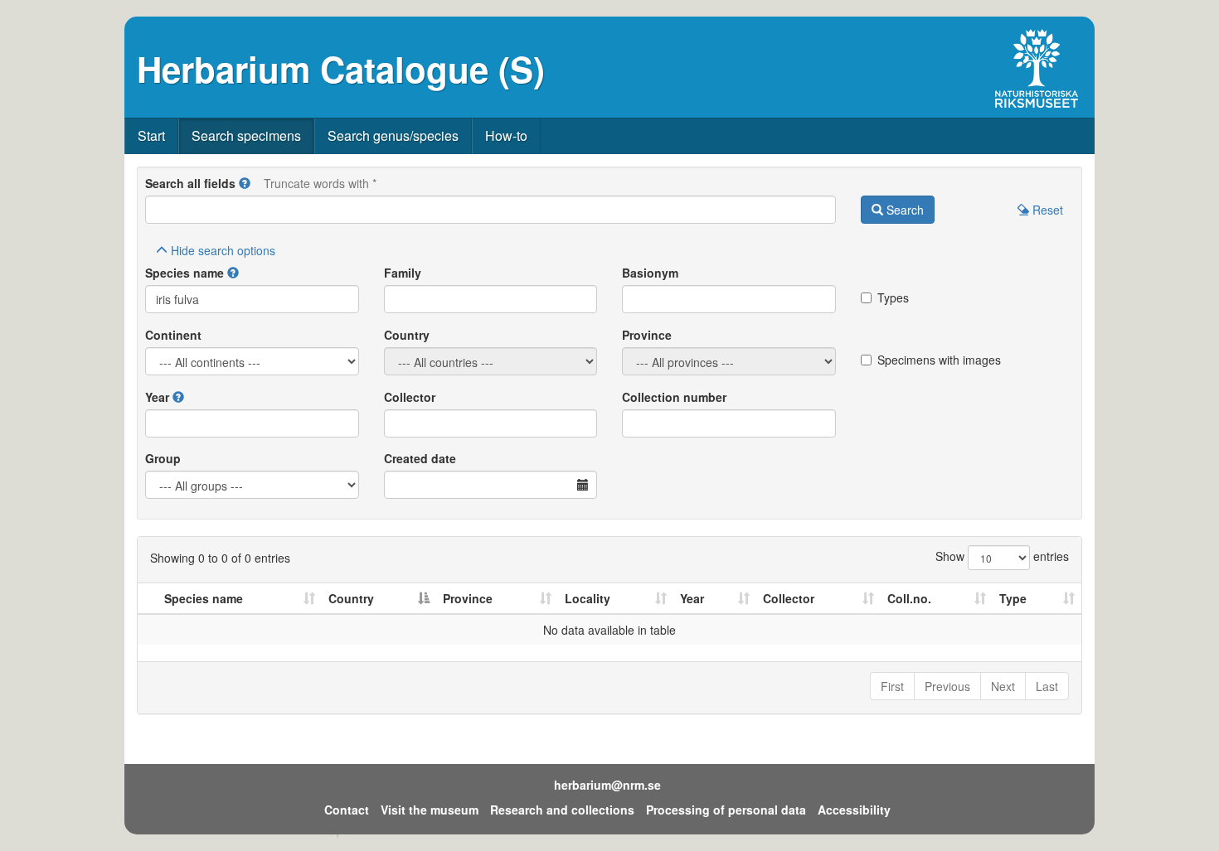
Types (893, 297)
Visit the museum (429, 809)
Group (163, 458)
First (892, 686)
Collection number (674, 397)
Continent (173, 334)
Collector (409, 397)
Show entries (1002, 556)
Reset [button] (1046, 209)
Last (1047, 686)
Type (1013, 598)
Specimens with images (939, 359)
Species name (184, 272)
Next (1003, 686)
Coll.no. (909, 598)
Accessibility (854, 809)
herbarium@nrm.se (607, 784)
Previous (947, 686)
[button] (244, 183)
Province (647, 334)
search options (223, 250)
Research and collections (562, 809)
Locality (587, 598)
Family (402, 272)
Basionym (650, 272)
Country (407, 334)
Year (157, 397)
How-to (506, 135)
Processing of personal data (726, 809)
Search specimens (246, 135)
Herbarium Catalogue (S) (341, 69)
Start (151, 135)
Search (903, 209)
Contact (346, 809)
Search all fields (190, 183)
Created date (420, 458)
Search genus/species (393, 135)
